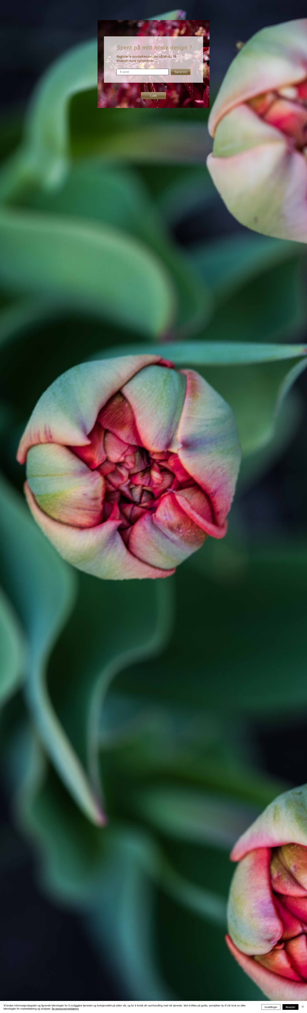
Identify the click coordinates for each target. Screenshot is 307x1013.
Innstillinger (271, 1007)
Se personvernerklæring (65, 1008)
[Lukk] (303, 1007)
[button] (153, 95)
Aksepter (290, 1007)
